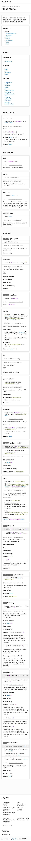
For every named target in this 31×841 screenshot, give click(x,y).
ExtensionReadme (11, 33)
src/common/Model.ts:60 (15, 199)
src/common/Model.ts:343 (16, 611)
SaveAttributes (20, 481)
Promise (12, 319)
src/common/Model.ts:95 (15, 266)
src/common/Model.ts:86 (15, 362)
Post (7, 42)
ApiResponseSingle (16, 486)
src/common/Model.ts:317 (16, 685)
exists (6, 71)
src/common (11, 6)
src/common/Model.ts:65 (15, 181)
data (6, 69)
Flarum (4, 6)
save (6, 95)
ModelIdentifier (23, 447)
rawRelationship (10, 94)
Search (21, 1)
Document (7, 316)
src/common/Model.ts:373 (16, 583)
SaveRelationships (20, 414)
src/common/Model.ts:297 (16, 537)
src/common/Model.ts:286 (16, 457)
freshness (8, 72)
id (5, 89)
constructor (8, 61)
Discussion (9, 35)
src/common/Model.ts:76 (15, 126)
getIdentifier (8, 99)
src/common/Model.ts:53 (15, 165)
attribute (7, 84)
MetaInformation (21, 485)
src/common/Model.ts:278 (16, 245)
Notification (9, 40)
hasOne (7, 102)
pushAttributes (9, 90)
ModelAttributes (9, 383)
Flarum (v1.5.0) (6, 1)
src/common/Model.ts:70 (15, 220)
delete (7, 87)
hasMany (7, 100)
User (7, 44)
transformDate (9, 104)
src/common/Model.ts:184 (16, 490)
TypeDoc (14, 839)
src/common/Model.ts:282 (16, 302)
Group (8, 39)
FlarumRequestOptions (14, 318)
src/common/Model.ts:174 (16, 387)
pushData (8, 92)
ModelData (18, 121)
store (6, 74)
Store (6, 122)
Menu (27, 1)
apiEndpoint (8, 82)
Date (13, 195)
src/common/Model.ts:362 (16, 763)
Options (24, 1)
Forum (8, 37)
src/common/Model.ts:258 (16, 323)
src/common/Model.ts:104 (16, 419)
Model (18, 6)
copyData (7, 85)
